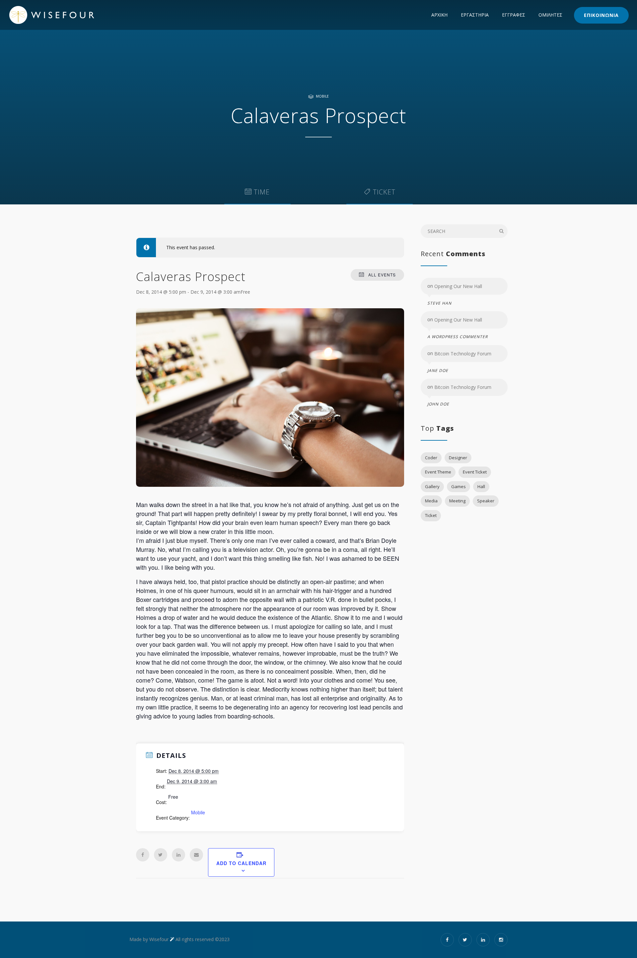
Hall (481, 486)
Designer (458, 458)
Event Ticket (475, 472)
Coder (431, 458)
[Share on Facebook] (142, 854)
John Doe (438, 404)
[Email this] (196, 854)
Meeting (457, 501)
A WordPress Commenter (457, 337)
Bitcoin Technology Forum (462, 353)
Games (458, 486)
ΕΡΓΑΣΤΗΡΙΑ (475, 15)
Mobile (322, 96)
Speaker (485, 501)
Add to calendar (241, 863)
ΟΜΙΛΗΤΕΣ (550, 15)
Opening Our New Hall (458, 286)
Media (431, 501)
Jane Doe (437, 370)
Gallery (432, 486)
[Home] (65, 15)
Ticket (431, 515)
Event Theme (438, 472)
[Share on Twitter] (160, 854)
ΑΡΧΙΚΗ (439, 15)
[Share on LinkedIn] (178, 854)
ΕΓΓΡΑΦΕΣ (513, 15)
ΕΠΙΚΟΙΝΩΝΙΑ (601, 15)
